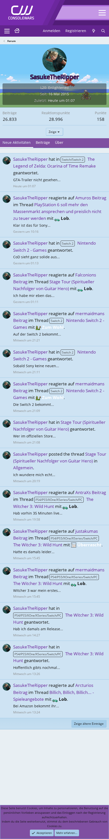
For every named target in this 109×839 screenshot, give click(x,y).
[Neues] (93, 31)
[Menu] (7, 31)
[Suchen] (103, 31)
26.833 (10, 119)
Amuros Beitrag (90, 198)
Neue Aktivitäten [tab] (17, 142)
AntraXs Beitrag (90, 492)
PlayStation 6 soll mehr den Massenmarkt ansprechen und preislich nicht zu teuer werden (57, 211)
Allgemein (23, 468)
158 (100, 119)
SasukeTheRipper (30, 159)
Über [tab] (59, 142)
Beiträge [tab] (43, 142)
